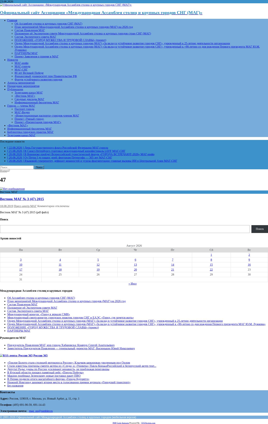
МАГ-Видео (22, 112)
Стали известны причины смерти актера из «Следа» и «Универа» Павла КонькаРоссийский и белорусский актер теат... (81, 365)
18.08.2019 (6, 206)
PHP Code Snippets (121, 423)
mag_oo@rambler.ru (41, 411)
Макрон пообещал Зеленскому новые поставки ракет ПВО (44, 375)
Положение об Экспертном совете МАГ (32, 307)
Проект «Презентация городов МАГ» (38, 122)
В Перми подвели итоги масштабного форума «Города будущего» (48, 379)
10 (20, 264)
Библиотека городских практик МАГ (30, 132)
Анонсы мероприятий (21, 82)
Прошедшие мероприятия (23, 86)
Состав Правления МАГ (30, 30)
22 (211, 269)
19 (98, 269)
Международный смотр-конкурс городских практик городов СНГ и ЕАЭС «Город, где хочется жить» (70, 317)
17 (20, 269)
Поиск (260, 228)
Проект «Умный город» (29, 118)
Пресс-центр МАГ (25, 206)
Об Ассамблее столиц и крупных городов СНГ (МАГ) (48, 23)
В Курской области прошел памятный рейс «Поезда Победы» (45, 372)
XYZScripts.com (148, 423)
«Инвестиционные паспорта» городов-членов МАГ (47, 115)
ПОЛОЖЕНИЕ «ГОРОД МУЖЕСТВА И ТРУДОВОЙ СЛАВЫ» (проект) (60, 40)
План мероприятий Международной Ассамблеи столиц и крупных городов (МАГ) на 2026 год (74, 26)
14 (172, 264)
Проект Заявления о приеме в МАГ (37, 56)
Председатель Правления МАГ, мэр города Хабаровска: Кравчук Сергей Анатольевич (60, 345)
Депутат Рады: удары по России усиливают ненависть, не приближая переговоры (58, 369)
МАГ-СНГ (21, 69)
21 (172, 269)
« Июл (133, 283)
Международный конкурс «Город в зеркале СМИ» (38, 314)
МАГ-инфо (21, 63)
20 (135, 269)
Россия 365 (40, 355)
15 (211, 264)
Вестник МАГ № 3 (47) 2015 (22, 199)
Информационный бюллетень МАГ (37, 102)
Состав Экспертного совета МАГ (35, 36)
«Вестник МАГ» (25, 95)
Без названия (15, 385)
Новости (12, 59)
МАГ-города (22, 66)
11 (60, 264)
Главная (12, 20)
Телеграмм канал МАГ (29, 92)
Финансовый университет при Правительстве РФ (46, 76)
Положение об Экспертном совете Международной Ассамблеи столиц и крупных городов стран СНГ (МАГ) (83, 33)
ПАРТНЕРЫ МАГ (26, 53)
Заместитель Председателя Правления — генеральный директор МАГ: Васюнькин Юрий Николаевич (71, 348)
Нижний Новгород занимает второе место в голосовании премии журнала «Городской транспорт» (69, 382)
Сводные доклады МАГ (29, 99)
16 (249, 264)
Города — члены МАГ (21, 105)
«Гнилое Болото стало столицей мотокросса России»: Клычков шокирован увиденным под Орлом (68, 362)
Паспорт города (24, 109)
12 (98, 264)
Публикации (15, 89)
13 (135, 264)
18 (60, 269)
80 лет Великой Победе (29, 72)
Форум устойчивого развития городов (38, 79)
